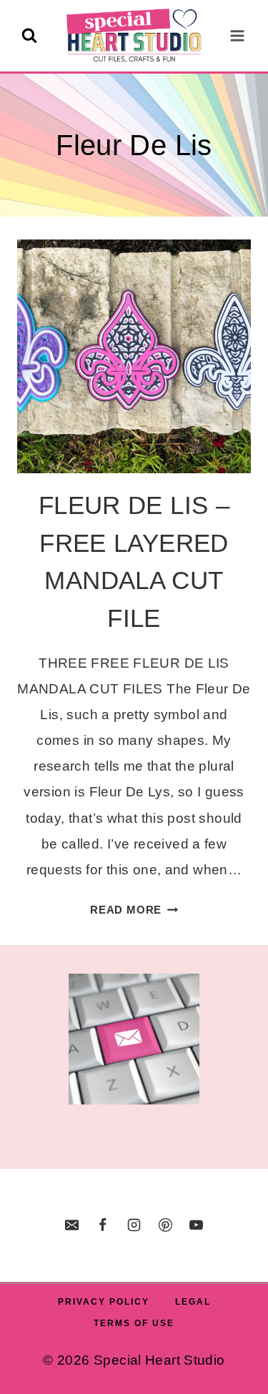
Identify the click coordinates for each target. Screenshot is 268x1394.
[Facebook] (102, 1225)
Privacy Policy (103, 1302)
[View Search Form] (29, 36)
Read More (134, 910)
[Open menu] (237, 35)
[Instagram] (134, 1225)
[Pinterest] (165, 1225)
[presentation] (134, 356)
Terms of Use (134, 1323)
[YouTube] (196, 1225)
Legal (193, 1302)
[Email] (71, 1225)
